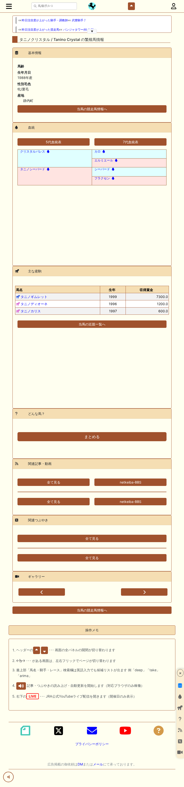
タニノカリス (31, 311)
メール (98, 764)
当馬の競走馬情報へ (92, 109)
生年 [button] (112, 290)
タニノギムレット (34, 297)
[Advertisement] (92, 222)
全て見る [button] (53, 482)
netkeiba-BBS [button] (130, 482)
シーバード (102, 169)
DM (80, 764)
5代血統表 (53, 142)
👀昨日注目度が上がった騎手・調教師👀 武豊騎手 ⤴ (52, 20)
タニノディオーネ (34, 304)
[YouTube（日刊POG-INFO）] (125, 730)
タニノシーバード (32, 169)
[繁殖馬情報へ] (47, 151)
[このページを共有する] (8, 777)
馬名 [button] (19, 290)
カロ (97, 151)
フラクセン (102, 178)
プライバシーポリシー (92, 744)
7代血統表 (130, 142)
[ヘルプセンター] (159, 731)
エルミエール (103, 160)
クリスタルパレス (32, 151)
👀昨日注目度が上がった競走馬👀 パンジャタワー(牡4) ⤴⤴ (55, 29)
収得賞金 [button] (146, 290)
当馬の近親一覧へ (92, 324)
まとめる (92, 436)
